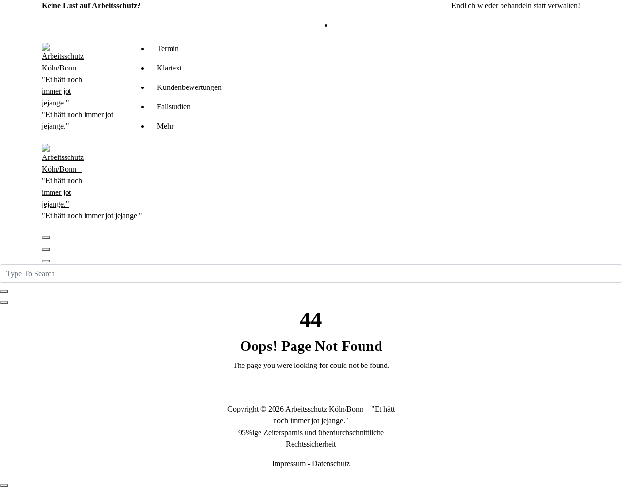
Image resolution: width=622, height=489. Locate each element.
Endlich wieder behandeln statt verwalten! (515, 5)
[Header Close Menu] (46, 249)
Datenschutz (331, 463)
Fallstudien (173, 107)
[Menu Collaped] (46, 237)
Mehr (165, 126)
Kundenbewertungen (189, 87)
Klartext (169, 68)
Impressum (289, 463)
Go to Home (311, 391)
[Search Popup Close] (4, 302)
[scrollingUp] (4, 485)
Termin (168, 48)
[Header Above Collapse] (46, 261)
